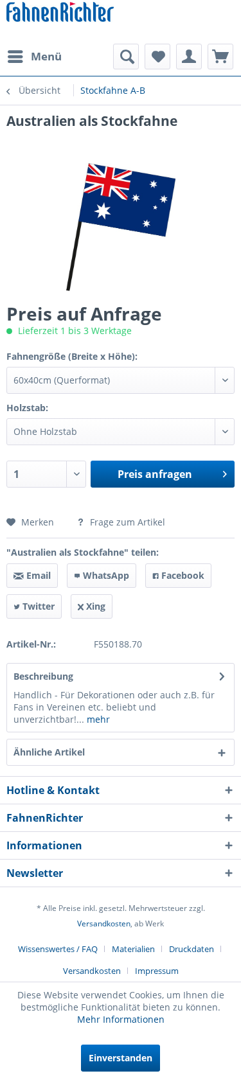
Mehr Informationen (121, 1019)
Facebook (181, 575)
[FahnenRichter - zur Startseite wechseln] (60, 13)
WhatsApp (104, 575)
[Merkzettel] (157, 56)
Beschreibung (43, 676)
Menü (46, 56)
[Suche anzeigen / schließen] (126, 56)
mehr (97, 719)
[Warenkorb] (220, 56)
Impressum (157, 970)
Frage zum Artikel (126, 522)
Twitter (37, 606)
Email (37, 575)
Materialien (133, 949)
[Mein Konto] (189, 56)
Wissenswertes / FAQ (58, 949)
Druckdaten (191, 949)
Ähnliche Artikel (49, 752)
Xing (94, 606)
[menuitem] (34, 56)
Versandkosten (103, 923)
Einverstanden (120, 1058)
